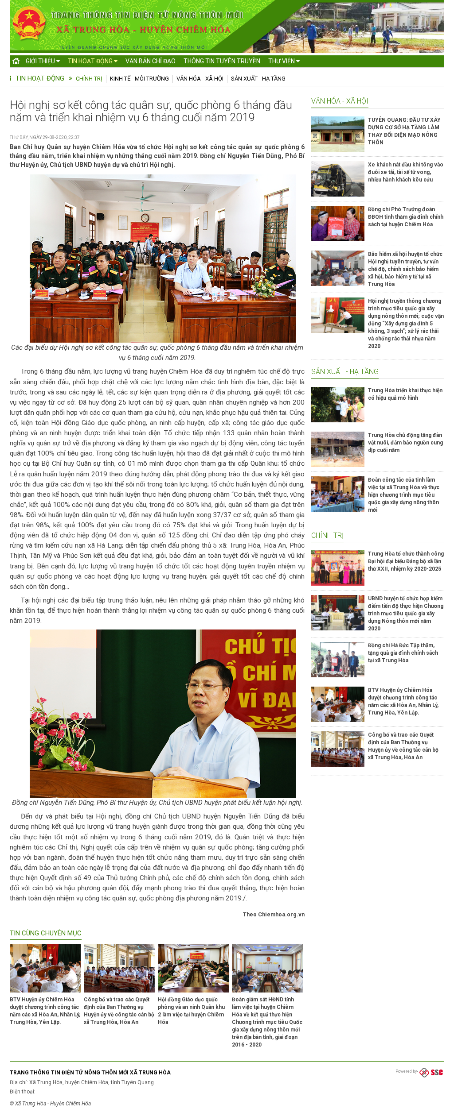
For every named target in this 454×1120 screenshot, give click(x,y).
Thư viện (282, 61)
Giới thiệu (41, 61)
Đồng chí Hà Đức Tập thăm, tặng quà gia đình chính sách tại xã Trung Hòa (403, 653)
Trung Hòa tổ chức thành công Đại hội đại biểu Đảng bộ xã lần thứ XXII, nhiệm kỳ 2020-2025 (406, 561)
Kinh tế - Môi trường (139, 78)
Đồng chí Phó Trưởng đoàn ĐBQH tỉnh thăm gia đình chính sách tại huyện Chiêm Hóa (405, 217)
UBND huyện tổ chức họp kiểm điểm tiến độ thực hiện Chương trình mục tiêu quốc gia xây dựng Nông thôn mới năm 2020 (405, 613)
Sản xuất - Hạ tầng (258, 78)
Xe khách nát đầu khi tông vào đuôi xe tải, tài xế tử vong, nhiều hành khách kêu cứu (405, 172)
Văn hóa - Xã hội (199, 78)
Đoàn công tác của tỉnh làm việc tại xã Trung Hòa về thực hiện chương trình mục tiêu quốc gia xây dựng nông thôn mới (403, 495)
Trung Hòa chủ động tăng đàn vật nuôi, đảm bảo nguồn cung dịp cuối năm (405, 442)
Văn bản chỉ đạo (150, 61)
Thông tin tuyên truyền (222, 61)
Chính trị (89, 78)
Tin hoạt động (91, 61)
